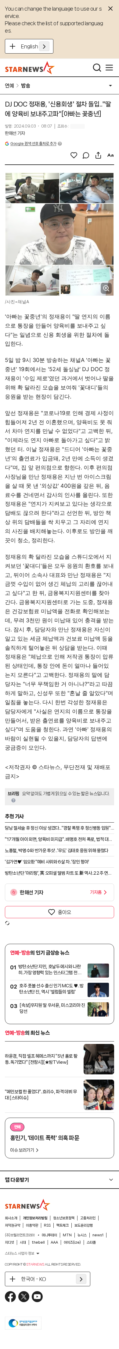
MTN (67, 1235)
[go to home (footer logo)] (28, 1205)
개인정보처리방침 (35, 1218)
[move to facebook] (10, 1296)
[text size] (110, 155)
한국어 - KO (33, 1279)
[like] (74, 155)
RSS (47, 1225)
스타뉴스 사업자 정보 (19, 1253)
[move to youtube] (37, 1296)
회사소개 (11, 1218)
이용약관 (32, 1225)
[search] (97, 67)
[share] (98, 155)
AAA (54, 1242)
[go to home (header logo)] (30, 67)
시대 (23, 1242)
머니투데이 (49, 1235)
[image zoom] (106, 288)
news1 (97, 1235)
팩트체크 (62, 1225)
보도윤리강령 (83, 1225)
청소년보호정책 (63, 1218)
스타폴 (91, 1242)
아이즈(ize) (72, 1242)
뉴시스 (82, 1235)
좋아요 (64, 912)
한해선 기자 (15, 133)
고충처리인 (88, 1218)
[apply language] (44, 46)
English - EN (35, 46)
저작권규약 (12, 1225)
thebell (38, 1242)
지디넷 (9, 1242)
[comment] (86, 155)
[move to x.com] (23, 1296)
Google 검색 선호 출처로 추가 (33, 144)
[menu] (109, 67)
